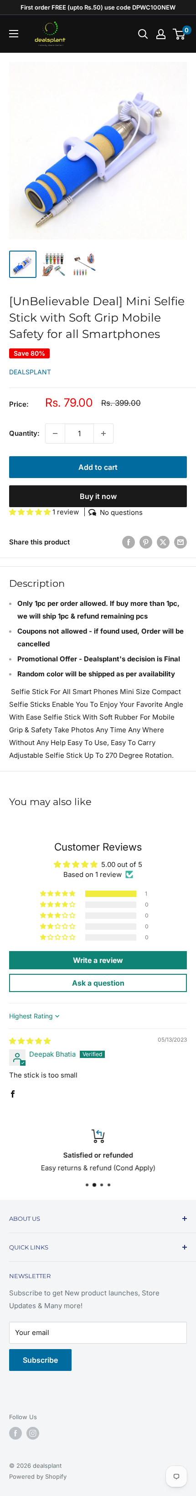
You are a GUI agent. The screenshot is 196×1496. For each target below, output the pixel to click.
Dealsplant (30, 372)
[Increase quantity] (103, 433)
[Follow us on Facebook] (15, 1433)
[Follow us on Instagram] (32, 1433)
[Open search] (143, 34)
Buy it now (98, 496)
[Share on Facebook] (128, 542)
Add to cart (98, 467)
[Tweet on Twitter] (163, 542)
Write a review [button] (98, 960)
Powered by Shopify (38, 1476)
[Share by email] (180, 542)
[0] (179, 34)
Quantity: (24, 433)
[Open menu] (13, 33)
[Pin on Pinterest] (145, 542)
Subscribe (40, 1360)
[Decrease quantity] (55, 433)
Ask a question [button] (98, 982)
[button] (30, 512)
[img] (30, 1041)
